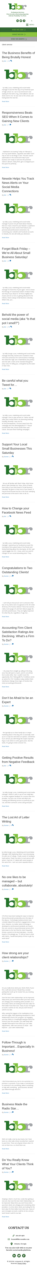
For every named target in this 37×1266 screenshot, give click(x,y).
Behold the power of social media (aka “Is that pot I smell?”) (18, 319)
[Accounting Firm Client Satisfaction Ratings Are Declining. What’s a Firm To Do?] (18, 657)
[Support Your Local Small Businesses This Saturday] (18, 470)
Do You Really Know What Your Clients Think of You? (18, 1164)
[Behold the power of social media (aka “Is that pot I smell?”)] (18, 340)
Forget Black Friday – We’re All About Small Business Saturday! (16, 253)
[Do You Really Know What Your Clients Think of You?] (18, 1185)
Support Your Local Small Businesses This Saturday (17, 448)
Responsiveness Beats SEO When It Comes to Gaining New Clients (17, 117)
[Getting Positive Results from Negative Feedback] (18, 779)
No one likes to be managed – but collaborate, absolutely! (17, 881)
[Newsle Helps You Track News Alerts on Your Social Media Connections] (18, 208)
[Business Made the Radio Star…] (18, 1126)
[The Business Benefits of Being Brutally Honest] (18, 74)
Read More (5, 101)
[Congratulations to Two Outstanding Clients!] (18, 589)
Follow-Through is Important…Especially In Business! (18, 1046)
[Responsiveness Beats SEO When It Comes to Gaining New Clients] (18, 138)
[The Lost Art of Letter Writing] (18, 839)
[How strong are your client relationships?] (18, 974)
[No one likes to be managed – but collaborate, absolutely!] (18, 902)
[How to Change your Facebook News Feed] (18, 529)
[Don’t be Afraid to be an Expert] (18, 719)
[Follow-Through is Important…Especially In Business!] (18, 1068)
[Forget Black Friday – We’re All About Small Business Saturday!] (18, 274)
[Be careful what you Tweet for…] (18, 402)
